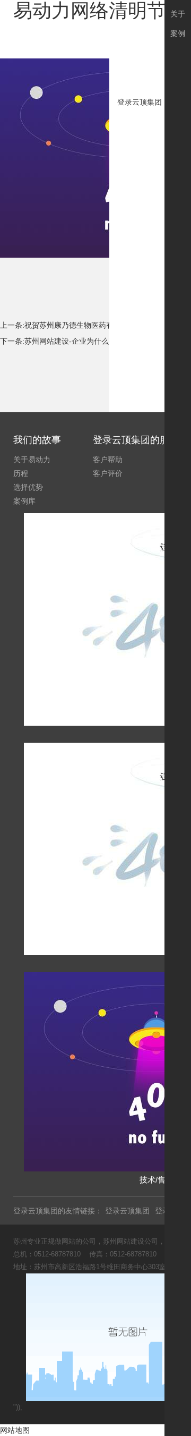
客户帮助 (108, 459)
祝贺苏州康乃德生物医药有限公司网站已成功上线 (106, 325)
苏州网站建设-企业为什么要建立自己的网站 (96, 341)
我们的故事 (37, 440)
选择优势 (28, 487)
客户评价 (108, 473)
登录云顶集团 (139, 102)
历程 (20, 473)
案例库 (24, 501)
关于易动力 (31, 459)
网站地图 (15, 1430)
